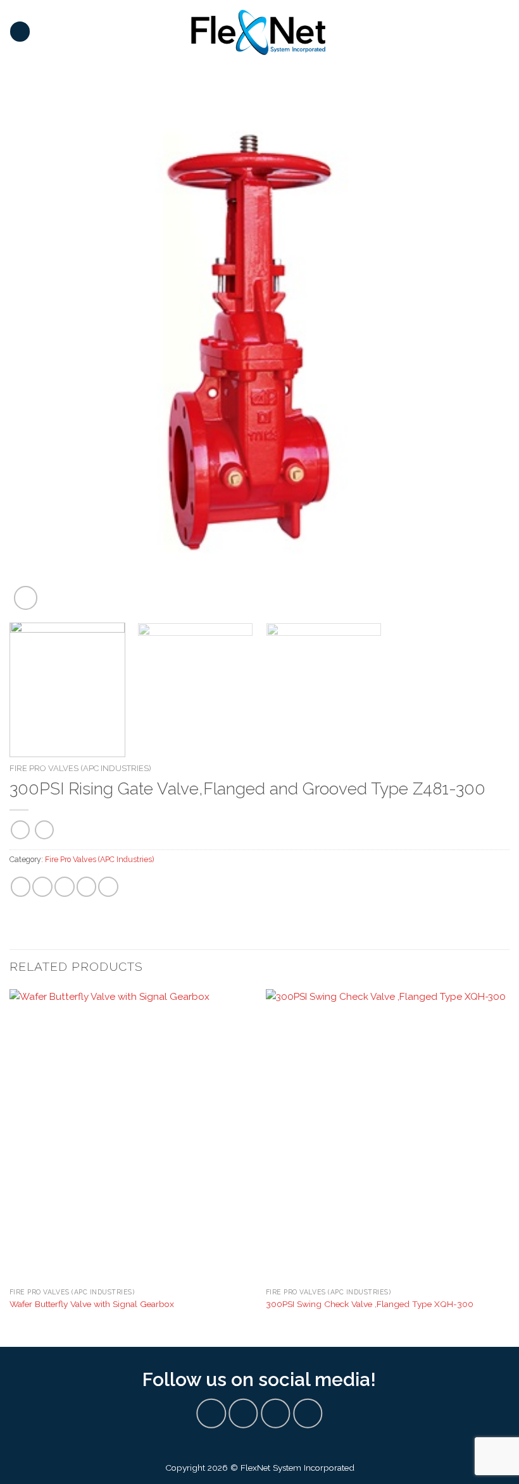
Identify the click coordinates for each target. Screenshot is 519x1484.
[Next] (483, 350)
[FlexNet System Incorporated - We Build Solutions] (258, 31)
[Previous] (35, 350)
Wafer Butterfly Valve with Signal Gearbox (91, 1304)
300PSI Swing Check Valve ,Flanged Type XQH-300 (369, 1304)
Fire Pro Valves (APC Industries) (80, 768)
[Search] (505, 32)
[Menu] (20, 31)
